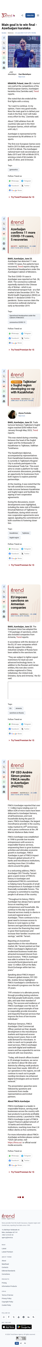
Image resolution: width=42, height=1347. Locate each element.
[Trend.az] (8, 15)
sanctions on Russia (17, 713)
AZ (21, 1343)
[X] (14, 1317)
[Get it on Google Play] (24, 1327)
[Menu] (38, 15)
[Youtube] (19, 1317)
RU (25, 1343)
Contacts (5, 1267)
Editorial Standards (8, 1271)
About (4, 1261)
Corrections (6, 1274)
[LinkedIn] (28, 1317)
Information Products (9, 1286)
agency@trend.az (7, 1237)
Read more (21, 77)
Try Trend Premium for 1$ (22, 197)
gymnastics (14, 170)
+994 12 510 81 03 (7, 1235)
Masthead (5, 1264)
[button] (4, 38)
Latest (4, 1248)
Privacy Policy (6, 1298)
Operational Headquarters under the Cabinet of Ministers (22, 317)
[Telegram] (24, 1317)
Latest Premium (7, 1252)
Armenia (19, 708)
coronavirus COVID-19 (17, 322)
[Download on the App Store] (8, 1327)
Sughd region (14, 538)
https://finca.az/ (15, 1142)
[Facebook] (9, 1317)
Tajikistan (25, 533)
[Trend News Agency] (8, 1216)
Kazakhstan (14, 533)
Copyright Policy (7, 1302)
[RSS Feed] (33, 1317)
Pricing (4, 1283)
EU (10, 708)
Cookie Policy (6, 1305)
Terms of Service (7, 1295)
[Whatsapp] (4, 1317)
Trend (36, 91)
